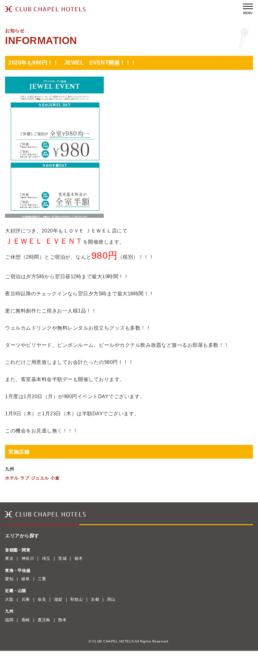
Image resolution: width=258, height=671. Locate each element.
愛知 (9, 579)
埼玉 (46, 558)
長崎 (26, 620)
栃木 (79, 558)
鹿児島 (44, 620)
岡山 (111, 599)
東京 (9, 558)
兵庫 (26, 599)
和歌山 (76, 599)
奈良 (42, 599)
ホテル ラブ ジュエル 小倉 (32, 477)
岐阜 (26, 579)
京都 (95, 599)
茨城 (62, 558)
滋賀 (58, 599)
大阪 (9, 599)
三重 (42, 579)
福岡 (9, 620)
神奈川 (28, 558)
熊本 (62, 620)
